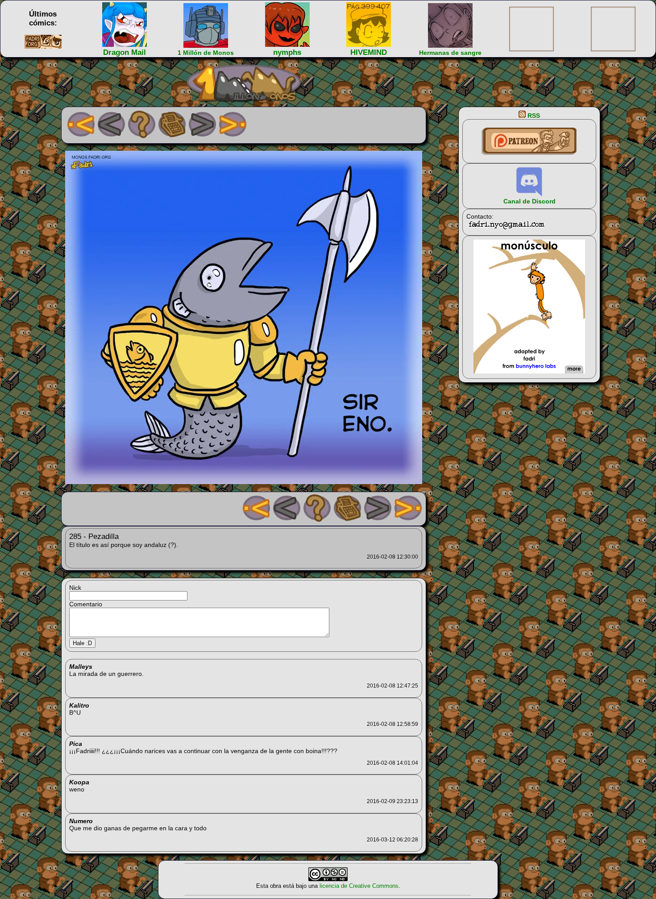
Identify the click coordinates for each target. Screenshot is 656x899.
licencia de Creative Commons (359, 885)
